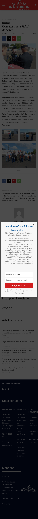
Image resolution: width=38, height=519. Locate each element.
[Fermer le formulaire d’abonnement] (34, 225)
